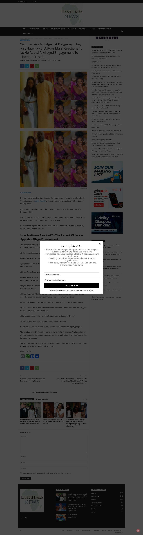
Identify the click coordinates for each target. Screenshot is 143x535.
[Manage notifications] (138, 530)
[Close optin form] (100, 244)
